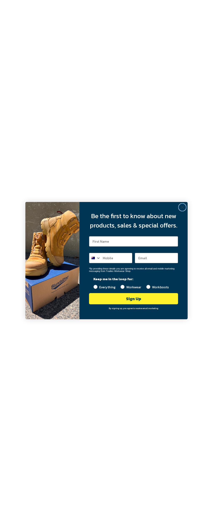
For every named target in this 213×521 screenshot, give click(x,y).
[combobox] (95, 258)
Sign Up (133, 299)
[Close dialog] (182, 207)
